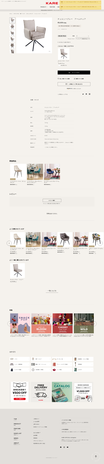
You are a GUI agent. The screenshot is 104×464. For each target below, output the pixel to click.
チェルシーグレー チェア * (16, 279)
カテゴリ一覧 (16, 13)
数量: (74, 35)
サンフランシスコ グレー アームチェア (80, 249)
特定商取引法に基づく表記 (39, 443)
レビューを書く (52, 200)
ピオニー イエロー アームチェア (96, 249)
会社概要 (35, 435)
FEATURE (52, 7)
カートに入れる (75, 72)
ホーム (11, 13)
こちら (66, 142)
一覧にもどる (52, 291)
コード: (59, 29)
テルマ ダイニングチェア (63, 248)
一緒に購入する (63, 65)
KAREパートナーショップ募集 (40, 426)
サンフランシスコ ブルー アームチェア (51, 182)
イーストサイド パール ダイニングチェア (18, 182)
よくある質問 (36, 421)
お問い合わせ (36, 424)
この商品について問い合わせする (75, 84)
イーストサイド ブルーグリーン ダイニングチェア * (35, 182)
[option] (52, 10)
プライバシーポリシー (38, 440)
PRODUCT (17, 424)
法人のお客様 (36, 432)
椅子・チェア (22, 13)
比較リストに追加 (79, 78)
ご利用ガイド (36, 418)
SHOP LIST (18, 434)
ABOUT (17, 443)
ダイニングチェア (29, 13)
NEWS (16, 438)
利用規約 (35, 438)
